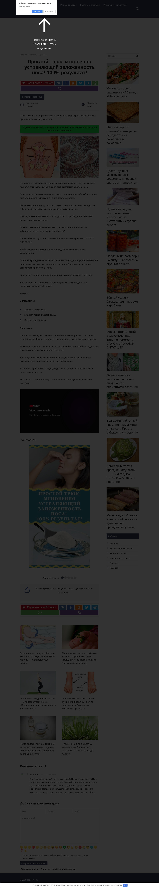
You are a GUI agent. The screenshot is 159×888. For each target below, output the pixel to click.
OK (125, 885)
